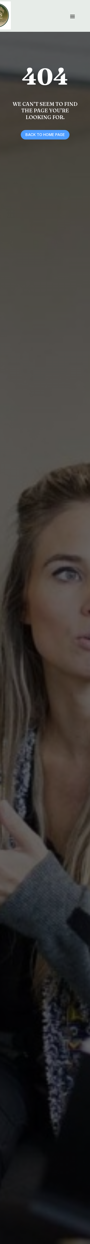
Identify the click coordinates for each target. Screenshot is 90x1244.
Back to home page (45, 134)
